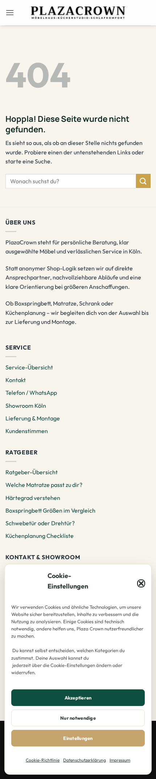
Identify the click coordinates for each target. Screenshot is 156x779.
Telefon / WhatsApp (31, 392)
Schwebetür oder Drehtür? (40, 523)
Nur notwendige (78, 718)
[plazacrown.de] (78, 13)
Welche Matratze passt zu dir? (43, 484)
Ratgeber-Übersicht (31, 472)
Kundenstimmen (26, 431)
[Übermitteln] (143, 181)
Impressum (120, 760)
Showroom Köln (25, 405)
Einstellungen (78, 738)
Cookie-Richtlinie (42, 760)
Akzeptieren (78, 698)
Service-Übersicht (29, 367)
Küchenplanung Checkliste (39, 535)
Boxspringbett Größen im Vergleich (50, 510)
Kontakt (15, 380)
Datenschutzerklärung (84, 760)
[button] (141, 583)
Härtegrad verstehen (32, 497)
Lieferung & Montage (32, 418)
